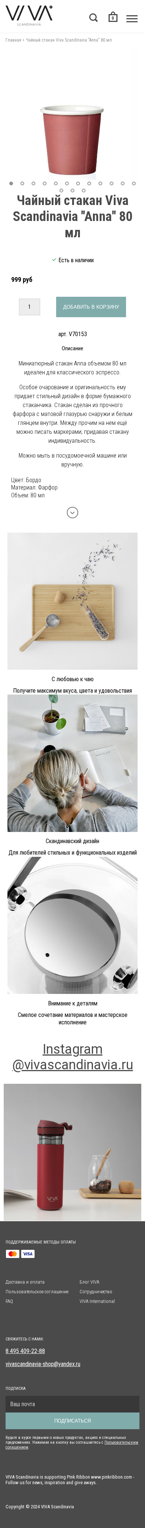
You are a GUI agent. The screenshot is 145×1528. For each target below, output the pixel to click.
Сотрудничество (96, 1291)
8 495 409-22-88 (25, 1351)
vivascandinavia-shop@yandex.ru (43, 1364)
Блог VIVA (89, 1282)
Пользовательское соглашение (37, 1291)
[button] (11, 183)
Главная (13, 40)
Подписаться (72, 1421)
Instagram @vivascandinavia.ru (72, 1057)
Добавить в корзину (91, 307)
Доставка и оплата (25, 1282)
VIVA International (97, 1301)
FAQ (9, 1301)
